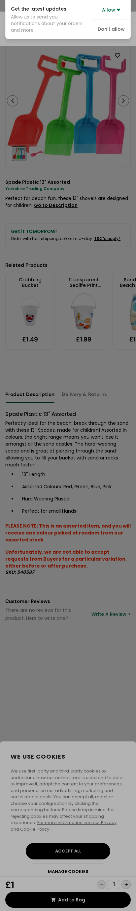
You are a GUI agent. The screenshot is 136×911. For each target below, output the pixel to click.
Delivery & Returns (84, 394)
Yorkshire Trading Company (34, 188)
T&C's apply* (107, 238)
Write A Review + (111, 614)
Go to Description (56, 205)
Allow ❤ (111, 10)
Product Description (29, 394)
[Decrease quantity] (101, 884)
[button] (49, 19)
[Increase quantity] (126, 884)
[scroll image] (19, 153)
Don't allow (111, 29)
